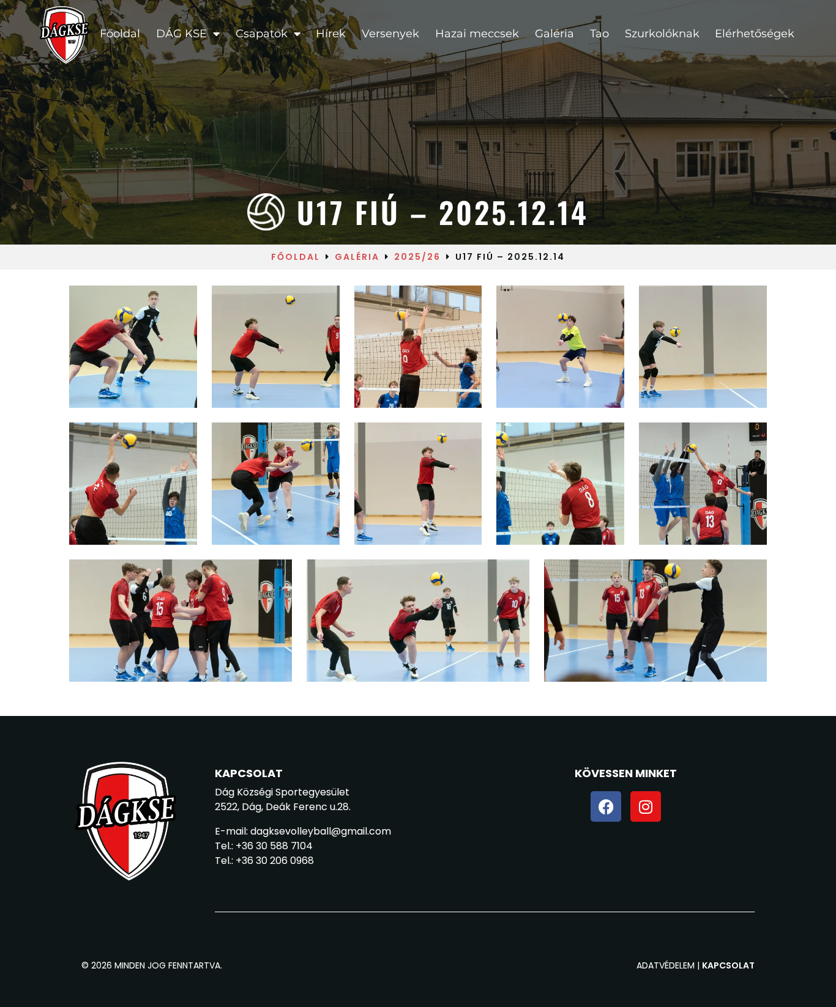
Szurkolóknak (662, 33)
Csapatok (262, 33)
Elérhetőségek (754, 33)
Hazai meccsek (477, 33)
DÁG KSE (181, 33)
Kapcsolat (728, 965)
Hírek (331, 33)
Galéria (554, 33)
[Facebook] (606, 806)
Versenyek (390, 33)
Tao (599, 33)
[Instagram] (645, 806)
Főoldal (120, 33)
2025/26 (417, 257)
